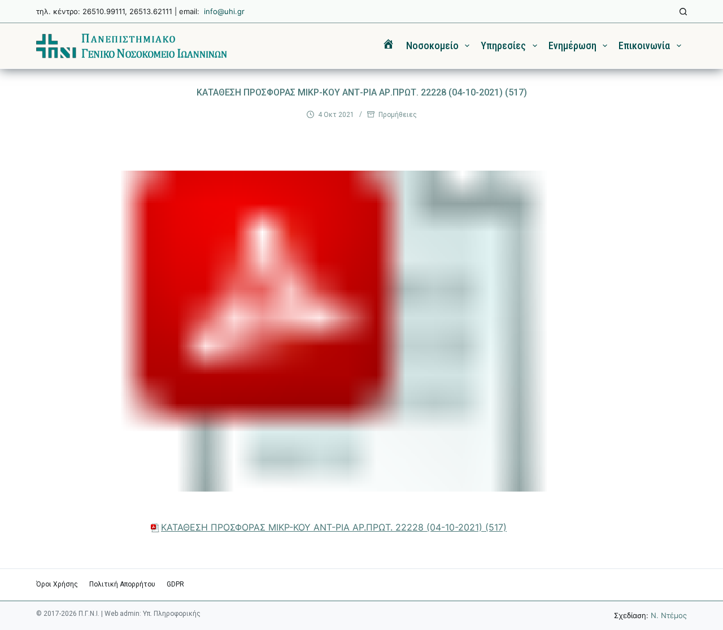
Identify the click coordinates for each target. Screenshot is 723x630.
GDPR (175, 584)
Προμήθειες (397, 115)
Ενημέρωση (572, 45)
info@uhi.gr (224, 11)
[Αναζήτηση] (683, 11)
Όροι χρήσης (57, 584)
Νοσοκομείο (432, 45)
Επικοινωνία (644, 45)
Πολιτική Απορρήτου (122, 584)
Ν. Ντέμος (669, 615)
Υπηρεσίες (503, 45)
